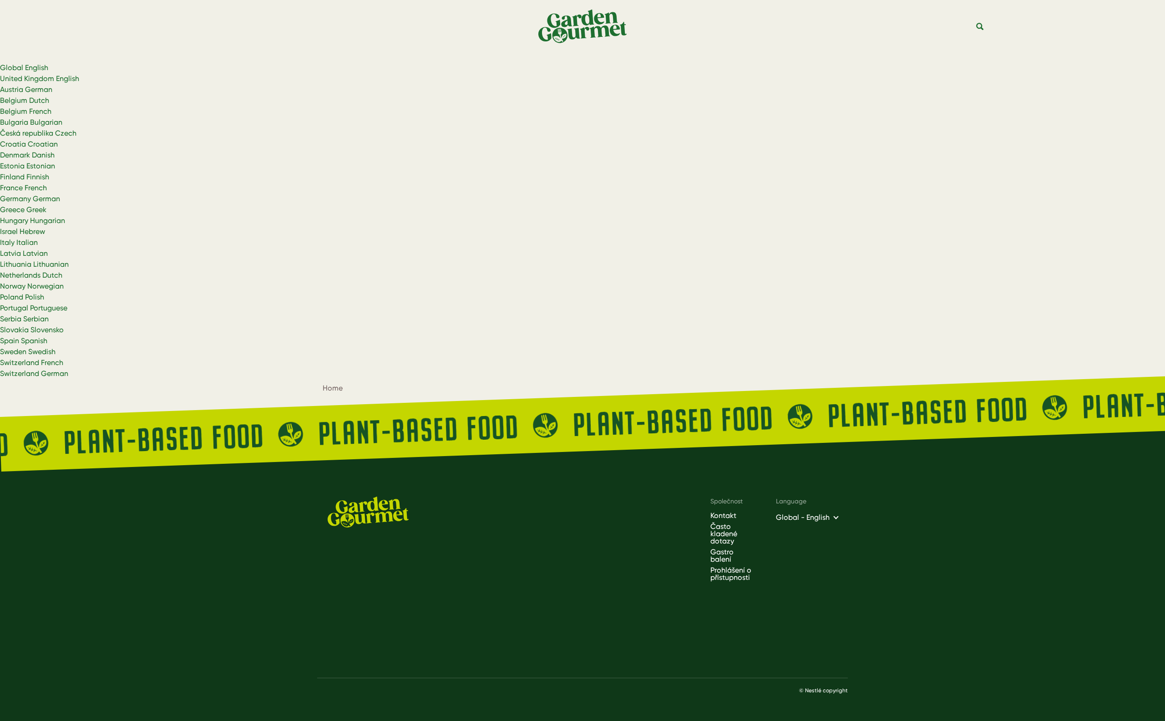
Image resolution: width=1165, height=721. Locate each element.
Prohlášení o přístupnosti (730, 574)
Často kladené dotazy (723, 534)
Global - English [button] (803, 517)
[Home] (586, 27)
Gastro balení (722, 555)
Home (333, 388)
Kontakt (723, 515)
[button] (980, 26)
